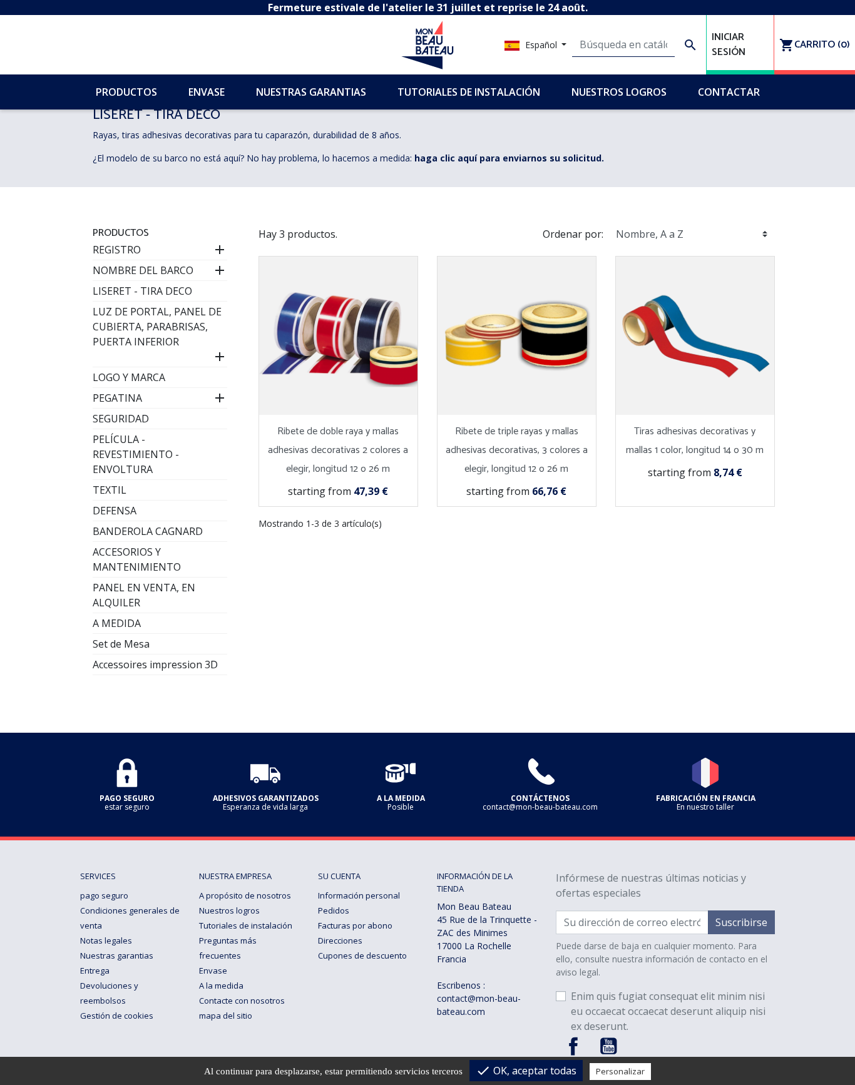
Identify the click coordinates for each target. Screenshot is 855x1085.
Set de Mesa (121, 644)
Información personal (359, 895)
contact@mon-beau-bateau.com (479, 1004)
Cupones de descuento (362, 955)
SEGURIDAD (121, 418)
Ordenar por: (573, 234)
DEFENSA (114, 510)
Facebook (573, 1046)
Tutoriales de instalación (245, 925)
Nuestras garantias (116, 955)
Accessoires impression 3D (155, 664)
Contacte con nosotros (242, 1000)
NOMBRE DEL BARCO (143, 270)
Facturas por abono (355, 925)
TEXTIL (109, 490)
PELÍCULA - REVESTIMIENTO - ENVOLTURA (136, 454)
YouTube (608, 1046)
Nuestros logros (229, 910)
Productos (121, 233)
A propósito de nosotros (245, 895)
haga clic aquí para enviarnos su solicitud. (509, 158)
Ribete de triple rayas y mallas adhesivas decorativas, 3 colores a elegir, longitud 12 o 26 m (517, 450)
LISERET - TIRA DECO (142, 291)
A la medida (221, 985)
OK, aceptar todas (526, 1070)
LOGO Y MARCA (129, 377)
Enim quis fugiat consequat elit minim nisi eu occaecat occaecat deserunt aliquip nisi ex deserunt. (668, 1011)
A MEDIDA (117, 623)
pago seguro (104, 895)
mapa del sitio (225, 1015)
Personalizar (620, 1071)
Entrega (95, 970)
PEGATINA (117, 398)
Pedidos (333, 910)
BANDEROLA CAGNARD (148, 531)
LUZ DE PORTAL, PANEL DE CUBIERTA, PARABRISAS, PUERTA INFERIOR (157, 327)
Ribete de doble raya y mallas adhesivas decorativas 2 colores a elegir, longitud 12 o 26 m (338, 450)
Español (541, 45)
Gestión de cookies (116, 1015)
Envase (213, 970)
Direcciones (340, 940)
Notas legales (106, 940)
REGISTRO (117, 250)
